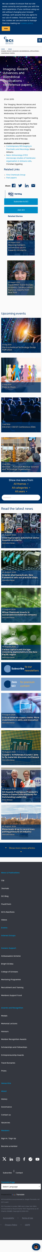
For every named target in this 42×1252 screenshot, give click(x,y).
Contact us (6, 1115)
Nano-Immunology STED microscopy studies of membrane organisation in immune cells (20, 158)
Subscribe (7, 1173)
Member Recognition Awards (13, 1039)
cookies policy (27, 23)
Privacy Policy (11, 1225)
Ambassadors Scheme (11, 956)
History (4, 1099)
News (10, 49)
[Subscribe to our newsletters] (7, 669)
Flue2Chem (6, 904)
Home (3, 49)
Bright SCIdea (7, 964)
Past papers (11, 178)
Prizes (3, 1071)
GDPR (27, 1225)
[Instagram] (18, 1159)
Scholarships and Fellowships (14, 1047)
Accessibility (8, 1218)
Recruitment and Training (12, 987)
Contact (19, 1173)
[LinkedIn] (11, 1159)
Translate (20, 1195)
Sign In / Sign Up (8, 1138)
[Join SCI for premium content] (7, 684)
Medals (4, 1016)
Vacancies (5, 1123)
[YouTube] (37, 1159)
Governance (6, 1107)
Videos (4, 920)
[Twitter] (4, 1160)
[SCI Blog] (30, 1159)
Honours (5, 1031)
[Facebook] (24, 1159)
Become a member (9, 1146)
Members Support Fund (11, 995)
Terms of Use (27, 1218)
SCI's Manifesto (7, 912)
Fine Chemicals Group (15, 175)
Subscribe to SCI (21, 202)
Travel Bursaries (8, 1063)
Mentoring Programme (11, 980)
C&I (2, 880)
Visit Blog (18, 194)
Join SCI (21, 210)
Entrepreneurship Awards (12, 1055)
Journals (5, 888)
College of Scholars (9, 972)
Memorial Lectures (9, 1024)
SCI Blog (5, 896)
